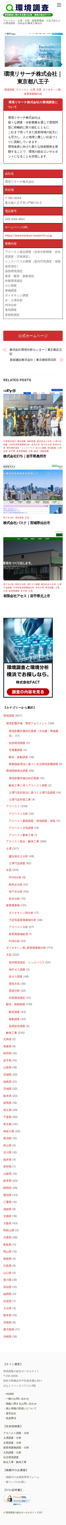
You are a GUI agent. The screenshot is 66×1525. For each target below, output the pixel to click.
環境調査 (9, 89)
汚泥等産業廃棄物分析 (19, 444)
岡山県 (7, 1251)
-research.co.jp (42, 235)
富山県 (7, 1145)
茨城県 (7, 1088)
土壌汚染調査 (17, 863)
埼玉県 (7, 1110)
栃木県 (7, 1095)
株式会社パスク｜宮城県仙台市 (26, 523)
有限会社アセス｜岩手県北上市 (26, 596)
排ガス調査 (41, 448)
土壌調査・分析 (12, 1437)
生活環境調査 (11, 1457)
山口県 (7, 1272)
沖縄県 (7, 1336)
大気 (30, 451)
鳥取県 (7, 1244)
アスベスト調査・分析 (16, 1432)
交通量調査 (16, 749)
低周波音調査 (17, 1026)
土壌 (32, 89)
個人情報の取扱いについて (21, 1408)
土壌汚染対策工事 (20, 799)
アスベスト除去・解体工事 (22, 841)
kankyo (27, 235)
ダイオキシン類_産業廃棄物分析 (26, 947)
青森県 (7, 1046)
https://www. (13, 235)
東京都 (7, 1124)
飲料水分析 (20, 584)
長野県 (7, 1166)
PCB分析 (14, 941)
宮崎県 (7, 1322)
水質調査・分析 (12, 1442)
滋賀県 (7, 1209)
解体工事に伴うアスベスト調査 (28, 785)
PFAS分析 (15, 877)
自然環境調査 (17, 743)
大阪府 (7, 1223)
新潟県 (7, 1138)
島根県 (7, 1258)
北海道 (7, 1039)
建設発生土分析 (44, 441)
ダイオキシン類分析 (21, 912)
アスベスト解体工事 (21, 834)
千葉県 (7, 1117)
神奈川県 (8, 1131)
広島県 (7, 1265)
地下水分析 (46, 444)
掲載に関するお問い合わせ (21, 1403)
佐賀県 (7, 1301)
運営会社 (11, 1413)
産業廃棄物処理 (18, 934)
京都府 (7, 1216)
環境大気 (14, 983)
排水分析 (35, 444)
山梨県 (7, 1173)
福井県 (7, 1159)
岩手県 (12, 451)
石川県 (7, 1152)
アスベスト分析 (18, 813)
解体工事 (11, 1032)
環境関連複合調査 (17, 770)
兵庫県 (7, 1237)
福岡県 (7, 1293)
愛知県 (7, 1195)
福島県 (7, 1081)
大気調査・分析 (12, 1452)
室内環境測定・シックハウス (20, 448)
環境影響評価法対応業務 (24, 778)
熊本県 (7, 1315)
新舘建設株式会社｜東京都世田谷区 (33, 360)
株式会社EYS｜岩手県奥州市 (24, 456)
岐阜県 (7, 1180)
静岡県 (7, 1187)
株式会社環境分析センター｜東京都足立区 (36, 351)
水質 (38, 89)
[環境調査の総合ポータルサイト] (28, 15)
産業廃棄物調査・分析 (16, 1447)
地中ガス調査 (33, 584)
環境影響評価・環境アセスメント (26, 723)
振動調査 (31, 441)
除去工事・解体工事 (14, 1461)
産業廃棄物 (21, 451)
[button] (33, 336)
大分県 (7, 1308)
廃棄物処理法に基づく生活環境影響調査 (33, 764)
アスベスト (22, 89)
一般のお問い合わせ (17, 1398)
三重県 (7, 1202)
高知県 (7, 1287)
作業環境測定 (9, 441)
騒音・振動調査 (41, 451)
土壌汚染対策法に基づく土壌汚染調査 (32, 792)
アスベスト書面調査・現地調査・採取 (32, 820)
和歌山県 (8, 1230)
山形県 (7, 1067)
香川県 (7, 1279)
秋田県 (7, 1053)
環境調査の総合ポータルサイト (21, 1512)
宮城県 (7, 1074)
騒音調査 (21, 441)
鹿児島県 (8, 1329)
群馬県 (7, 1102)
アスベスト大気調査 (21, 827)
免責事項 (11, 1418)
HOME (10, 1393)
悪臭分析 (14, 990)
